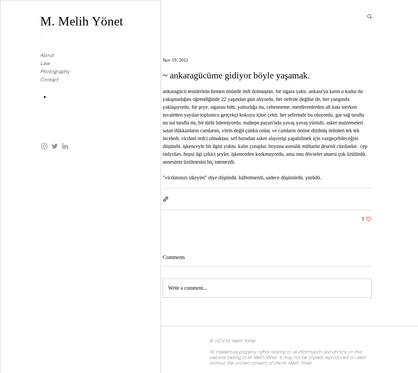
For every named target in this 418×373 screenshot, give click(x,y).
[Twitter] (55, 146)
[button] (369, 16)
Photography (55, 71)
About (47, 55)
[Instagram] (44, 146)
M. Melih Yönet (81, 21)
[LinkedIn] (65, 146)
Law (45, 63)
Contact (49, 80)
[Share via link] (166, 199)
